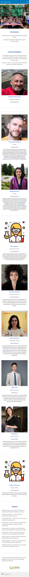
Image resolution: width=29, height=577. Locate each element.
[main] (14, 32)
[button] (1, 2)
